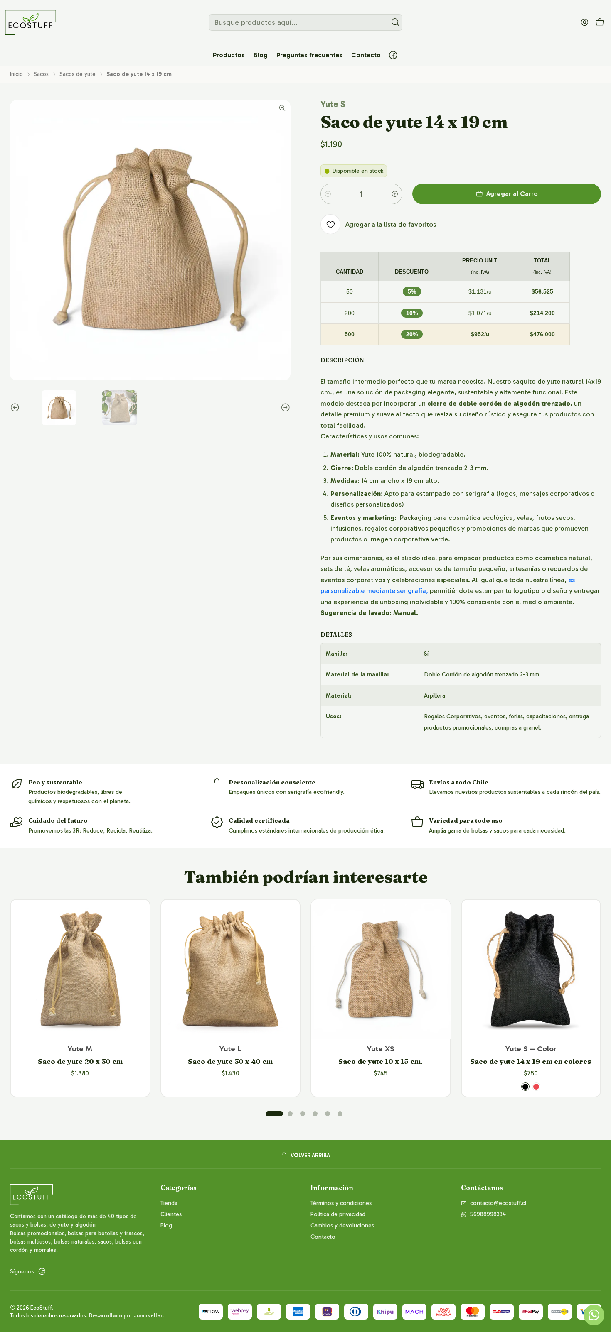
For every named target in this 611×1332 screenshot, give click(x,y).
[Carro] (600, 22)
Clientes (171, 1214)
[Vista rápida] (135, 980)
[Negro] (525, 1086)
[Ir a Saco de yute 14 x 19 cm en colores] (531, 969)
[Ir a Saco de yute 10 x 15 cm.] (381, 969)
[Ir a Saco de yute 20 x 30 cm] (80, 969)
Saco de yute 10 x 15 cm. (380, 1061)
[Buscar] (395, 22)
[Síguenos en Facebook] (393, 55)
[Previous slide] (16, 407)
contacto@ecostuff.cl (498, 1203)
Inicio (16, 74)
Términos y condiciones (341, 1203)
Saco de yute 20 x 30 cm (80, 1061)
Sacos (41, 74)
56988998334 (488, 1214)
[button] (229, 55)
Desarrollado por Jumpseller (126, 1315)
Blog (166, 1225)
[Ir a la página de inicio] (30, 22)
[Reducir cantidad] (328, 194)
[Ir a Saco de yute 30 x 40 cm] (231, 969)
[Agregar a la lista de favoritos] (135, 958)
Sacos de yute (77, 74)
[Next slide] (284, 407)
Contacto (322, 1236)
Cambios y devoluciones (342, 1225)
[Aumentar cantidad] (395, 194)
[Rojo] (536, 1086)
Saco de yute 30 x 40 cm (230, 1061)
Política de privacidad (337, 1214)
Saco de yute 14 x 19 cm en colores (530, 1061)
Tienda (168, 1203)
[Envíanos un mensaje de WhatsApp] (594, 1315)
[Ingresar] (585, 22)
